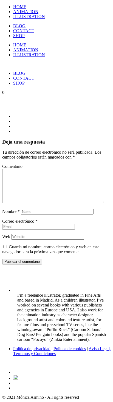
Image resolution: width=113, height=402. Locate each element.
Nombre (11, 211)
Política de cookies (69, 348)
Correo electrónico (20, 221)
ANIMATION (25, 11)
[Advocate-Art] (15, 378)
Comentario (12, 166)
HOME (19, 6)
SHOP (19, 35)
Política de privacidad (31, 348)
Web (6, 236)
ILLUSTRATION (29, 16)
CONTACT (23, 30)
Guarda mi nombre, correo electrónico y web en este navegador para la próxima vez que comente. (50, 249)
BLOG (19, 25)
